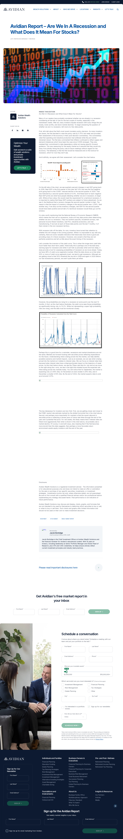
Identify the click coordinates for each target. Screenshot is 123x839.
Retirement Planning (102, 762)
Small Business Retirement (78, 776)
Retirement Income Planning (105, 764)
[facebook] (12, 130)
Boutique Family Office (77, 795)
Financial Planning (48, 762)
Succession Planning (76, 779)
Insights (96, 9)
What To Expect (74, 803)
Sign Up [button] (99, 831)
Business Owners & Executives (77, 759)
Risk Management (48, 772)
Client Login (116, 2)
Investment (43, 518)
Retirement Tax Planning (103, 767)
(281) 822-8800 (94, 2)
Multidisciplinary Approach (78, 797)
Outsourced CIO (47, 800)
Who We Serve (69, 9)
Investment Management (50, 777)
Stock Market (54, 518)
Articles (98, 797)
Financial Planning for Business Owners (80, 765)
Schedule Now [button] (71, 725)
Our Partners (99, 795)
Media (97, 800)
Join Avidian (105, 2)
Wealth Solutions (41, 9)
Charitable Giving (48, 785)
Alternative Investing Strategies (53, 780)
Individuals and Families (52, 758)
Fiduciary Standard (75, 800)
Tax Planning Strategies (50, 769)
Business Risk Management (78, 774)
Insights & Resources (103, 791)
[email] (23, 130)
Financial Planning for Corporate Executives (80, 770)
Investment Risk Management (52, 774)
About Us (72, 791)
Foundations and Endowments (49, 792)
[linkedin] (17, 130)
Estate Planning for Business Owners (79, 785)
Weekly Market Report (68, 518)
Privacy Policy (99, 739)
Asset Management (49, 782)
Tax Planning (73, 782)
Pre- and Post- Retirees (104, 758)
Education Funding (48, 764)
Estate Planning (47, 767)
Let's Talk (109, 9)
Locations (84, 9)
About (56, 9)
